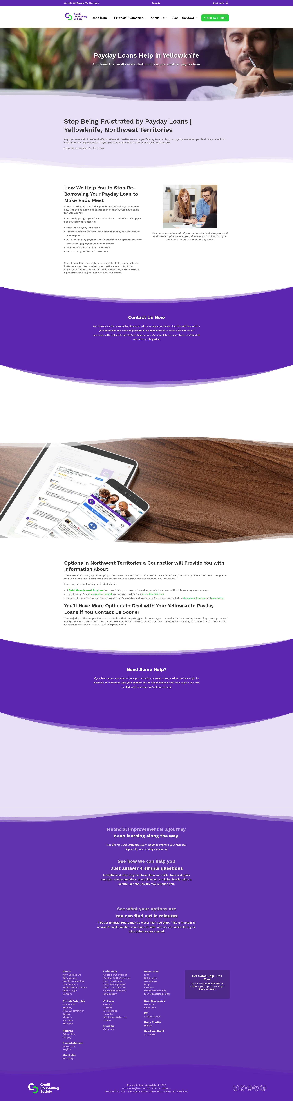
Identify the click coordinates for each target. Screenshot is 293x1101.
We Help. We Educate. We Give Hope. (81, 3)
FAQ (146, 974)
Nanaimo (68, 1020)
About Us (157, 18)
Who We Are (70, 978)
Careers (67, 993)
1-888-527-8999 (215, 17)
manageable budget (100, 594)
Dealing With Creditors (116, 978)
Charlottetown (152, 1016)
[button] (227, 3)
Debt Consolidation (114, 987)
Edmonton (69, 1034)
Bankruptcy (110, 993)
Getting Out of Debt (115, 974)
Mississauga (110, 1010)
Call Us (146, 710)
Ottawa (107, 1004)
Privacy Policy (135, 1085)
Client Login (218, 3)
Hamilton (108, 1013)
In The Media (70, 987)
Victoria (67, 1017)
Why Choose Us (72, 974)
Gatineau (108, 1029)
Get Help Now (146, 362)
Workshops (150, 981)
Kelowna (68, 1023)
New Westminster (73, 1010)
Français (156, 3)
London (107, 1020)
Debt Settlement (113, 981)
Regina (67, 1049)
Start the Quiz (146, 894)
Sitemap (149, 987)
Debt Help (99, 18)
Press (83, 987)
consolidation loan (153, 594)
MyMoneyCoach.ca (155, 990)
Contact (188, 18)
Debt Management (114, 984)
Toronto (108, 1007)
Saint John (150, 1007)
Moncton (149, 1004)
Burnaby (67, 1007)
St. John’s (149, 1034)
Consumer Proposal (194, 598)
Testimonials (70, 984)
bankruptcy (216, 598)
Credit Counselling (73, 981)
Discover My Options (146, 942)
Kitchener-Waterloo (115, 1017)
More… (166, 1088)
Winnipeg (68, 1058)
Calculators (150, 978)
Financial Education (128, 18)
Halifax (148, 1025)
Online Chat (146, 350)
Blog (174, 18)
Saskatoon (69, 1046)
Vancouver (69, 1004)
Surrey (66, 1013)
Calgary (67, 1037)
